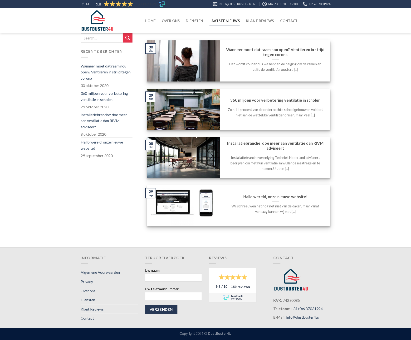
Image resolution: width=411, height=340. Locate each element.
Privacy (87, 281)
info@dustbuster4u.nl (303, 317)
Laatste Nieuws (225, 21)
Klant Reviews (260, 21)
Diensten (194, 21)
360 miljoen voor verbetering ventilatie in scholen (104, 96)
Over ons (171, 21)
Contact (289, 21)
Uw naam (152, 270)
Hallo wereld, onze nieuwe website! (102, 145)
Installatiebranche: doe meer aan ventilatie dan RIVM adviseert (104, 120)
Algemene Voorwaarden (100, 272)
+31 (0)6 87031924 (307, 308)
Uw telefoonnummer (162, 289)
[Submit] (127, 38)
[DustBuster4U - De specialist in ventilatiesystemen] (109, 20)
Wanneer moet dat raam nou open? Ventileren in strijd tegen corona (106, 72)
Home (150, 21)
